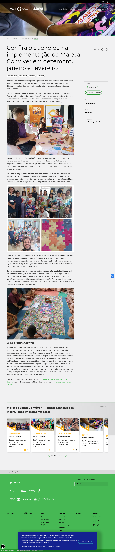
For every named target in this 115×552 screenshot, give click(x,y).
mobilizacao (32, 75)
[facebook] (95, 525)
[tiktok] (98, 525)
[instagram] (98, 521)
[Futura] (22, 9)
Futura (72, 9)
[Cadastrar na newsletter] (106, 484)
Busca (104, 9)
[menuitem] (104, 1)
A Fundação (63, 9)
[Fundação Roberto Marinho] (12, 9)
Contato (97, 9)
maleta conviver (23, 75)
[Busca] (107, 9)
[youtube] (95, 521)
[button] (25, 450)
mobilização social (12, 75)
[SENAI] (38, 9)
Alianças (89, 9)
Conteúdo (80, 9)
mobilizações (41, 75)
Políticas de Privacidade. (53, 546)
